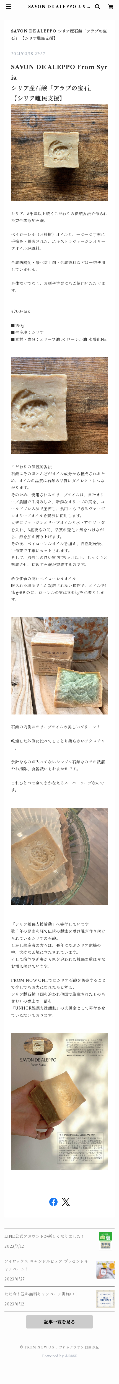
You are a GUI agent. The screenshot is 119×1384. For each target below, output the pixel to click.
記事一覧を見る (59, 1322)
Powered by (53, 1356)
